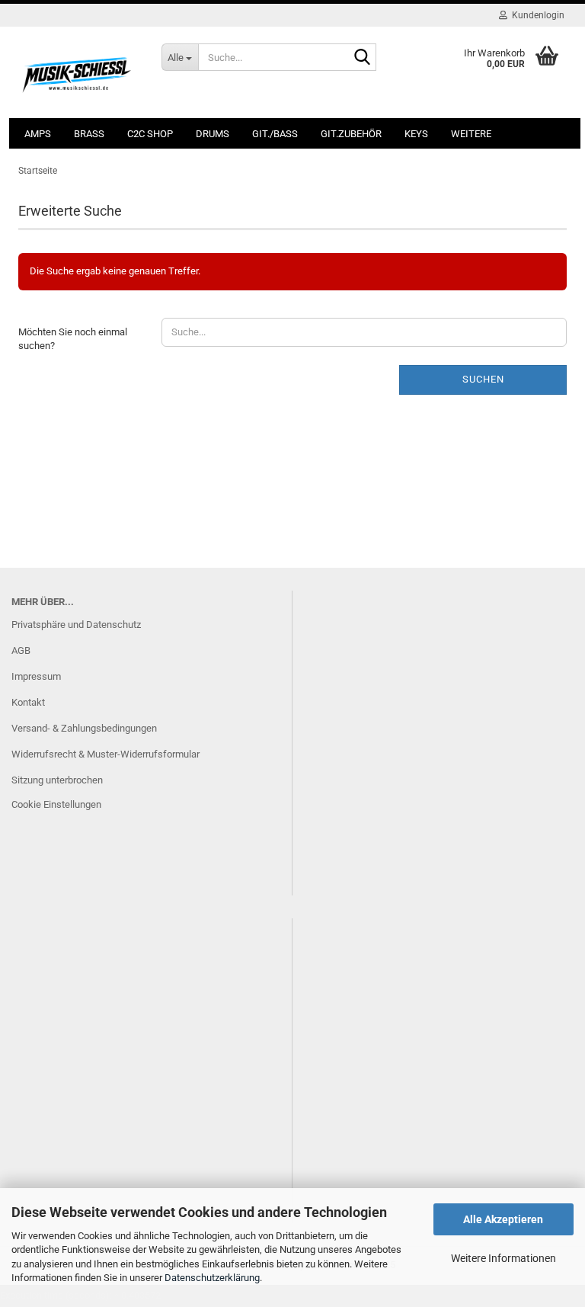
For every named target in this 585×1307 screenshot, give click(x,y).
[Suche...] (361, 58)
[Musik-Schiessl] (78, 72)
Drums (212, 133)
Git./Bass (275, 133)
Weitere (471, 133)
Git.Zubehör (351, 133)
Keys (416, 133)
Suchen (483, 379)
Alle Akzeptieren (503, 1219)
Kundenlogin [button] (535, 15)
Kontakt (28, 702)
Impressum (36, 676)
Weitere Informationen (503, 1258)
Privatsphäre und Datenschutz (76, 624)
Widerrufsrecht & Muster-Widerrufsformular (105, 754)
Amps (37, 133)
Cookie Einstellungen (56, 804)
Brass (89, 133)
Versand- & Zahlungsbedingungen (84, 728)
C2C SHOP (150, 133)
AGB (20, 650)
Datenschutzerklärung (212, 1277)
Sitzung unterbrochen (57, 780)
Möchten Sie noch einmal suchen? (72, 339)
